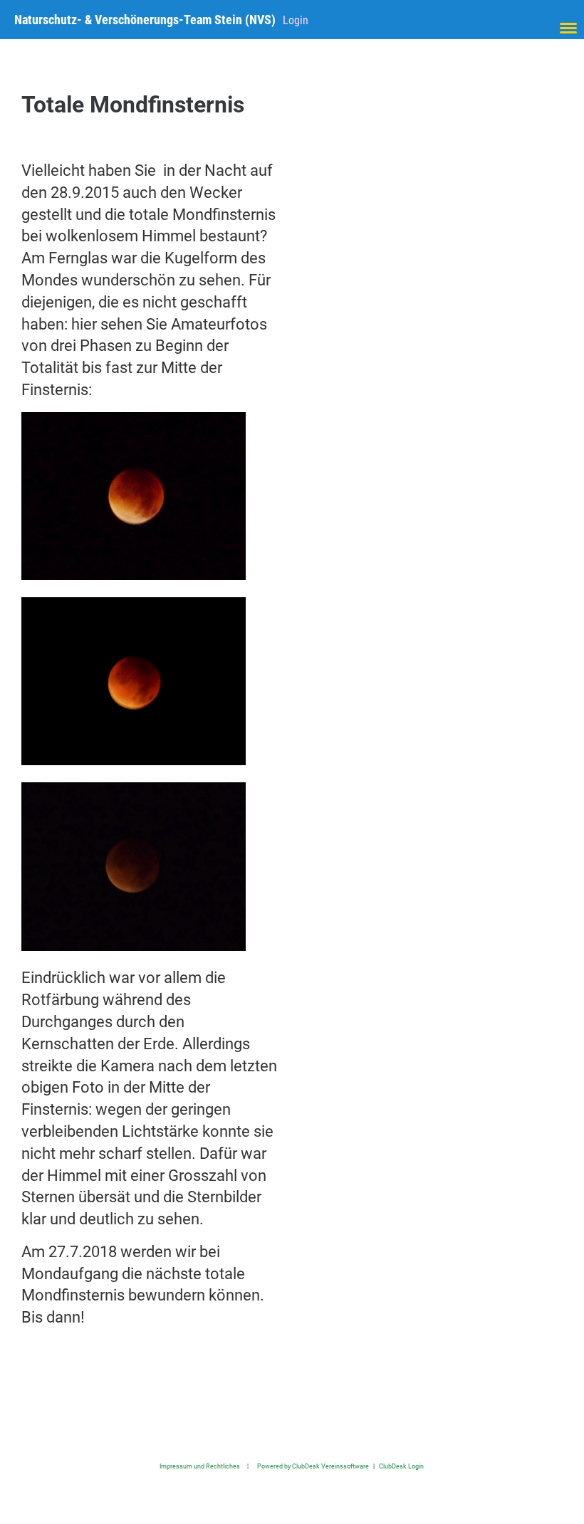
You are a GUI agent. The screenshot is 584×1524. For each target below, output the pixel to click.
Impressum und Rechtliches (200, 1466)
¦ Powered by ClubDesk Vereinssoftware (304, 1466)
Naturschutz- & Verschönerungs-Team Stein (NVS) (145, 19)
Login (295, 20)
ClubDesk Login (401, 1466)
